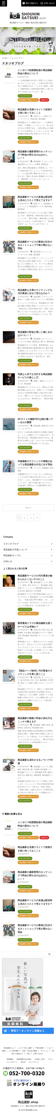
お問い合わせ (38, 1054)
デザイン (42, 683)
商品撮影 (42, 119)
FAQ (28, 1054)
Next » (28, 507)
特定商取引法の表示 (24, 1059)
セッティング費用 (33, 164)
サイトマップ (34, 1062)
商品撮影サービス (36, 206)
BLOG (23, 1062)
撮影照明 (21, 164)
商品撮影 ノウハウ (41, 766)
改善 (30, 254)
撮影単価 (48, 206)
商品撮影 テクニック (26, 772)
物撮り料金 (45, 725)
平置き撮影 (39, 1048)
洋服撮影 (45, 468)
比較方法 (37, 630)
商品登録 (49, 299)
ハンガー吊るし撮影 (24, 1048)
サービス (24, 254)
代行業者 (37, 591)
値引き (43, 341)
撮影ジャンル (45, 381)
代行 (32, 680)
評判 (43, 630)
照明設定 (44, 164)
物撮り (36, 381)
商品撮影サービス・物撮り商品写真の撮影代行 (28, 1106)
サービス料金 (26, 341)
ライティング (47, 161)
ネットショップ (28, 588)
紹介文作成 (25, 680)
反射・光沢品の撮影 (29, 1051)
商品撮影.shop (28, 1102)
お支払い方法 (40, 1059)
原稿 (36, 683)
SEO (29, 585)
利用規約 (10, 1059)
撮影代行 (45, 426)
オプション (45, 1051)
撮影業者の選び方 (43, 588)
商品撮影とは (9, 1048)
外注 (48, 630)
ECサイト (36, 585)
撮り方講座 (34, 769)
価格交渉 (35, 341)
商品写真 (37, 252)
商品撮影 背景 (40, 772)
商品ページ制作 (24, 299)
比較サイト (38, 116)
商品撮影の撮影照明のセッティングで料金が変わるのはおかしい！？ (35, 154)
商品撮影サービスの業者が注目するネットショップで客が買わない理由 (35, 245)
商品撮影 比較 (37, 728)
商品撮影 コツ (46, 769)
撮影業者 (43, 680)
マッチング (25, 119)
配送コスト (38, 203)
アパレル (37, 468)
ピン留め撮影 (14, 1051)
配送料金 (21, 209)
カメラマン (26, 428)
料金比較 (34, 119)
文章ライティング (38, 299)
